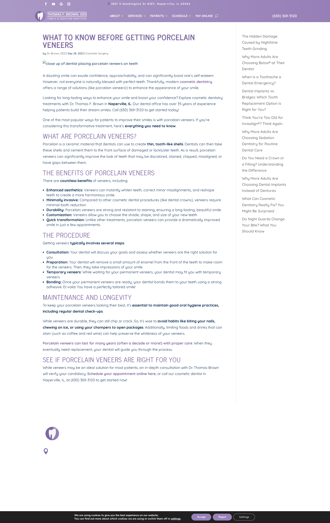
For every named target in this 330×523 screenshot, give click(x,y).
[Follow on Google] (61, 4)
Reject (222, 517)
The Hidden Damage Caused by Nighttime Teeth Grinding (260, 42)
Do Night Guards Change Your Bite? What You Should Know (263, 225)
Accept (201, 517)
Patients (157, 16)
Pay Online (204, 16)
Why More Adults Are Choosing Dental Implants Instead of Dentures (264, 184)
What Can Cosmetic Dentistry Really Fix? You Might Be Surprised (263, 204)
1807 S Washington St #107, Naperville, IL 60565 (150, 4)
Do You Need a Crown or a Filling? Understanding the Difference (263, 164)
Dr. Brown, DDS (56, 53)
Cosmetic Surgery (97, 53)
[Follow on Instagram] (69, 4)
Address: (60, 450)
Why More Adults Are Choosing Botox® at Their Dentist (263, 62)
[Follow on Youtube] (53, 4)
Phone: (57, 475)
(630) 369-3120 (284, 16)
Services (135, 16)
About (115, 16)
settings (176, 519)
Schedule (180, 16)
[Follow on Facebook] (46, 4)
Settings (244, 517)
